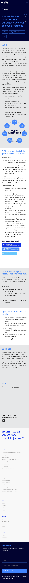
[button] (23, 2)
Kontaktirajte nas (11, 438)
